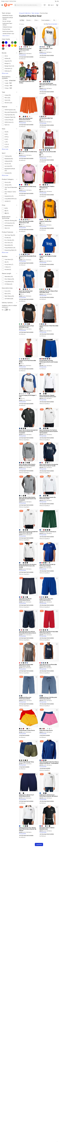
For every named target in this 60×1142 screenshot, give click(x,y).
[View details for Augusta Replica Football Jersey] (28, 173)
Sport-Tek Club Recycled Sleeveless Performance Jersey (48, 84)
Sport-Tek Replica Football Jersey (28, 151)
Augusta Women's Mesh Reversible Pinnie (49, 326)
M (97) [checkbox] (6, 139)
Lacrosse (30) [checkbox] (8, 166)
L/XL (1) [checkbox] (7, 144)
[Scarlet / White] (45, 116)
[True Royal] (19, 150)
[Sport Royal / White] (47, 630)
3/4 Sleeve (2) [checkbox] (8, 284)
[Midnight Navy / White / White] (47, 597)
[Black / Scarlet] (49, 289)
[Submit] (15, 5)
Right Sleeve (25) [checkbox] (9, 296)
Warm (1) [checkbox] (7, 228)
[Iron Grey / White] (45, 81)
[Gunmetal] (23, 760)
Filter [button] (22, 20)
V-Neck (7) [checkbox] (8, 267)
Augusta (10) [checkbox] (8, 61)
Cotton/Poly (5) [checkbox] (9, 119)
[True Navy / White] (47, 81)
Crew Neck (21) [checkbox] (9, 259)
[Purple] (27, 184)
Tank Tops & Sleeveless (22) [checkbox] (11, 188)
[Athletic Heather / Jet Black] (29, 393)
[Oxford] (29, 728)
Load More (39, 844)
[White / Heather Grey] (45, 46)
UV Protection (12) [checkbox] (10, 223)
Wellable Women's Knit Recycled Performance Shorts (48, 698)
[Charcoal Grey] (27, 462)
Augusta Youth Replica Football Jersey (48, 256)
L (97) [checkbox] (6, 142)
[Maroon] (49, 358)
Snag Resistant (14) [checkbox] (10, 247)
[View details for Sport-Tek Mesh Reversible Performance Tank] (28, 208)
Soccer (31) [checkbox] (8, 163)
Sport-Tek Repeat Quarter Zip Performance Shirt (48, 498)
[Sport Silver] (47, 562)
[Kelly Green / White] (25, 219)
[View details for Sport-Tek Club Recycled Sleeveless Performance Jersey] (49, 70)
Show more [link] (5, 73)
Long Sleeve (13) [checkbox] (9, 281)
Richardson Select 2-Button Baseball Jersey (47, 828)
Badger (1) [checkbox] (7, 63)
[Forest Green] (27, 728)
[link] (8, 5)
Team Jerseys (35, 13)
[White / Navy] (29, 46)
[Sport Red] (42, 562)
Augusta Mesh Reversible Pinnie (27, 256)
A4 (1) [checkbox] (6, 56)
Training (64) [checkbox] (8, 156)
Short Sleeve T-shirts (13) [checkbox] (10, 192)
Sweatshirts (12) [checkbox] (9, 196)
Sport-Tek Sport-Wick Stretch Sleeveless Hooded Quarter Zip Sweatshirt (27, 499)
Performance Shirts (7, 31)
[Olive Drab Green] (45, 462)
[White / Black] (23, 46)
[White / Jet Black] (21, 393)
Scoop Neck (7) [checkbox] (9, 264)
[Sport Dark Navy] (45, 562)
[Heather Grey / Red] (44, 46)
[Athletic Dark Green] (45, 530)
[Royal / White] (40, 116)
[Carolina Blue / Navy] (40, 46)
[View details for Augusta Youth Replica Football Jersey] (49, 243)
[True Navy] (25, 150)
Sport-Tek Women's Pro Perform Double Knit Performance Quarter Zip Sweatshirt (49, 431)
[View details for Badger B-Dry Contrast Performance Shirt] (28, 36)
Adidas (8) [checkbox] (7, 58)
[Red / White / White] (40, 597)
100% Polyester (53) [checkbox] (10, 109)
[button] (36, 28)
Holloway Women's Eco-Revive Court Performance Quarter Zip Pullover (27, 829)
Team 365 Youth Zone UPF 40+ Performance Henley (48, 565)
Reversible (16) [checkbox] (9, 245)
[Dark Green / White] (42, 289)
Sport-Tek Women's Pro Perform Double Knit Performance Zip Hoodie (27, 566)
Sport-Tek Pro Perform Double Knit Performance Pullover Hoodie (49, 465)
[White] (23, 150)
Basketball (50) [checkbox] (9, 158)
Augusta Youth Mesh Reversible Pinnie (27, 361)
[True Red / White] (40, 184)
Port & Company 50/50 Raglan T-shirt (28, 396)
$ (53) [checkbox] (6, 208)
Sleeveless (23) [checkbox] (9, 276)
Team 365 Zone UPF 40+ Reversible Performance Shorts (49, 632)
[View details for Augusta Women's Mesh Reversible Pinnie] (49, 313)
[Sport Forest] (44, 562)
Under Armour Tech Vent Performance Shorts (46, 599)
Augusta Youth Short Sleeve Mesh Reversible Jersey (49, 291)
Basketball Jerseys (7, 15)
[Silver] (25, 462)
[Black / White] (44, 81)
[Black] (27, 150)
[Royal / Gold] (47, 289)
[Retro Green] (23, 826)
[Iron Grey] (49, 46)
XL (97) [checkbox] (6, 147)
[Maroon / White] (29, 254)
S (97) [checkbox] (6, 134)
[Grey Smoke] (21, 695)
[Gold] (29, 184)
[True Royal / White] (49, 81)
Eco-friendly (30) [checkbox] (9, 240)
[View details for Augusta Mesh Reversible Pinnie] (28, 243)
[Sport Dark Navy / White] (23, 630)
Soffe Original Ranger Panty (26, 762)
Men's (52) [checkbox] (7, 97)
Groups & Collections (25, 13)
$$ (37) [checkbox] (6, 210)
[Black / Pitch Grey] (45, 597)
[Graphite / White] (21, 254)
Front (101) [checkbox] (7, 291)
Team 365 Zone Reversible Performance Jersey (26, 665)
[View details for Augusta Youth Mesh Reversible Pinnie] (28, 348)
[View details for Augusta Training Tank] (49, 208)
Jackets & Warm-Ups (8, 33)
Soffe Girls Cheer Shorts (46, 730)
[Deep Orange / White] (27, 116)
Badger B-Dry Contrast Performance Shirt (25, 49)
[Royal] (19, 184)
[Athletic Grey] (42, 530)
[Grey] (47, 826)
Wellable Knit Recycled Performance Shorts (25, 698)
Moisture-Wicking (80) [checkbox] (11, 220)
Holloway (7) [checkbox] (8, 71)
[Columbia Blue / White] (19, 46)
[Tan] (27, 760)
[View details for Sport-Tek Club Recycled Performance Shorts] (28, 105)
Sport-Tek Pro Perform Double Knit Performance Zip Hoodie (28, 532)
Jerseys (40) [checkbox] (8, 185)
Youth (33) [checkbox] (7, 100)
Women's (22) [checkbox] (8, 102)
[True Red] (42, 358)
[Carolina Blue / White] (19, 219)
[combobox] (28, 5)
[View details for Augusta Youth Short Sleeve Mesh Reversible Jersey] (49, 278)
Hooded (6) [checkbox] (8, 269)
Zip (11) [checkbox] (6, 262)
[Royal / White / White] (42, 597)
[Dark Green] (25, 184)
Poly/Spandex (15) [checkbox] (10, 114)
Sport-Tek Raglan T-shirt (46, 48)
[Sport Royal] (40, 562)
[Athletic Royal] (40, 530)
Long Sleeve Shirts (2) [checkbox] (10, 198)
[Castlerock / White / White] (44, 597)
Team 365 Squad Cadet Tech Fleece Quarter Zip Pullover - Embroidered (49, 762)
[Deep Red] (21, 462)
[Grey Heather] (21, 728)
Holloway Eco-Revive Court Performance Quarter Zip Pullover (49, 795)
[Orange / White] (44, 289)
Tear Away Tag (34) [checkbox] (10, 235)
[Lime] (45, 219)
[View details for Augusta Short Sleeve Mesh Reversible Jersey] (28, 313)
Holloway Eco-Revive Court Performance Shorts (26, 795)
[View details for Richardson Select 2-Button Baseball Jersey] (49, 815)
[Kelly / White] (40, 289)
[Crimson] (23, 728)
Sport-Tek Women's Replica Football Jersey (47, 187)
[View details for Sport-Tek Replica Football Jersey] (28, 139)
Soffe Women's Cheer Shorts (27, 730)
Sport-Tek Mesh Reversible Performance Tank (26, 222)
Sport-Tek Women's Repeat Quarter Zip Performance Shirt (48, 396)
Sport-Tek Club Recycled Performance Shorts (25, 119)
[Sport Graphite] (49, 562)
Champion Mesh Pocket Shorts (48, 531)
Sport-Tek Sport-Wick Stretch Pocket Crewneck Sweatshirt (27, 465)
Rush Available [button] (45, 20)
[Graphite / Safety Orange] (27, 46)
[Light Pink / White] (49, 184)
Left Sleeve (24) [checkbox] (9, 298)
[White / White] (42, 81)
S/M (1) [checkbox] (6, 137)
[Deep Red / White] (40, 81)
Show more (5, 35)
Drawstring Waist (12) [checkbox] (10, 250)
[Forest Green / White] (23, 116)
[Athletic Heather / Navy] (19, 393)
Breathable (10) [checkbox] (9, 225)
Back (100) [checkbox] (8, 293)
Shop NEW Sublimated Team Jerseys (26, 82)
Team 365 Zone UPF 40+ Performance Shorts (25, 599)
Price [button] (36, 20)
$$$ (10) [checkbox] (7, 213)
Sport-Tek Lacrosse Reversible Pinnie (48, 152)
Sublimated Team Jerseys (7, 24)
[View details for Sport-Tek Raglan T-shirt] (49, 36)
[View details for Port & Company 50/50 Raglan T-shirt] (28, 382)
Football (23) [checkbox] (8, 173)
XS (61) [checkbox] (6, 132)
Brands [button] (29, 20)
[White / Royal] (25, 393)
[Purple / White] (25, 46)
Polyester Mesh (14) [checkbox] (10, 117)
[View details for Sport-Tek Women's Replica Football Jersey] (49, 173)
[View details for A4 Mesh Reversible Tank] (49, 105)
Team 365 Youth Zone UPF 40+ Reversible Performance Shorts (27, 632)
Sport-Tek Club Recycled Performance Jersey (25, 291)
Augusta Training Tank (45, 221)
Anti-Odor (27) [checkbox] (9, 242)
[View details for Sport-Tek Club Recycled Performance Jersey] (28, 278)
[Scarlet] (44, 530)
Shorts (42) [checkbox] (8, 182)
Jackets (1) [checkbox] (7, 201)
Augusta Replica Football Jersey (27, 186)
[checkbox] (11, 81)
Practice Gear (6, 29)
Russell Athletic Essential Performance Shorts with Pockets (49, 361)
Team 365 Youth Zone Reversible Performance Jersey (48, 665)
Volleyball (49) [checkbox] (8, 161)
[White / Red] (27, 393)
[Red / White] (21, 46)
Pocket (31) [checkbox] (8, 237)
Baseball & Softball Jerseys (7, 18)
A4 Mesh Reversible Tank (46, 118)
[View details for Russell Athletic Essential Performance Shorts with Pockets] (49, 348)
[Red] (21, 150)
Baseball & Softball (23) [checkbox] (10, 169)
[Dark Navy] (19, 728)
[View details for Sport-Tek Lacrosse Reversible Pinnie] (49, 139)
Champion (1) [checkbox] (8, 68)
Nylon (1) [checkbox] (7, 124)
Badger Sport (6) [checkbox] (9, 66)
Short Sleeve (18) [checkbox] (9, 279)
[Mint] (47, 728)
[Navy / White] (44, 116)
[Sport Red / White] (40, 630)
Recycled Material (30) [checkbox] (11, 112)
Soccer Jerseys (6, 21)
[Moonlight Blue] (19, 695)
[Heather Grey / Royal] (42, 46)
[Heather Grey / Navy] (47, 46)
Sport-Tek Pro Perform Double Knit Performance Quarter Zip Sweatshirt (28, 431)
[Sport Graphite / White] (42, 630)
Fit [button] (54, 20)
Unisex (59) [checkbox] (8, 95)
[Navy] (49, 254)
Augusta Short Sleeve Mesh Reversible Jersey (26, 326)
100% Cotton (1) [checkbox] (9, 122)
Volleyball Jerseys (7, 27)
